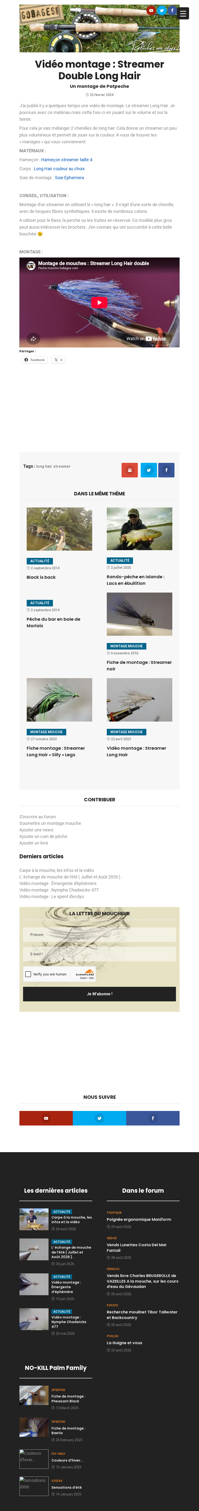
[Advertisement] (99, 405)
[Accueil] (99, 28)
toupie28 (114, 1212)
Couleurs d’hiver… (67, 1460)
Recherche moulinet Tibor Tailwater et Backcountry (142, 1314)
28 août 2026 (121, 1258)
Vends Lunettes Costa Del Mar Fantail (137, 1247)
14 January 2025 (69, 1494)
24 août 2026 (66, 1229)
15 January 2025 (69, 1467)
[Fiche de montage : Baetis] (34, 1426)
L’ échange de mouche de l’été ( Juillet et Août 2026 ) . (70, 876)
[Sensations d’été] (34, 1485)
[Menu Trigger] (183, 13)
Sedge (112, 1238)
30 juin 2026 (65, 1264)
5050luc (113, 1269)
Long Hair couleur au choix (59, 168)
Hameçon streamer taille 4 (66, 159)
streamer (62, 466)
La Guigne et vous (124, 1343)
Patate (112, 1305)
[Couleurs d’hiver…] (34, 1458)
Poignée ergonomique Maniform (139, 1219)
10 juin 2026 (65, 1299)
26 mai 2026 (65, 1333)
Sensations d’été (66, 1487)
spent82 (58, 1390)
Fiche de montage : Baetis (68, 1431)
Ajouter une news (36, 829)
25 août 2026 (121, 1350)
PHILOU (112, 1336)
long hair (44, 466)
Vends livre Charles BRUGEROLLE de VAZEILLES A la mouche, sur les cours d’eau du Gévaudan (142, 1281)
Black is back (41, 577)
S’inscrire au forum (37, 816)
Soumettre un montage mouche (50, 823)
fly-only (58, 1453)
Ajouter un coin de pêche (43, 836)
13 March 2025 (67, 1408)
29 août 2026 (121, 1227)
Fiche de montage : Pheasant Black (68, 1399)
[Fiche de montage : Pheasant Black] (34, 1394)
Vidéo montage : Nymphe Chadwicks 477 (59, 889)
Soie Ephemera (69, 177)
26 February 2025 (69, 1440)
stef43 (56, 1481)
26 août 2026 (121, 1294)
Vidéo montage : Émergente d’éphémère (58, 883)
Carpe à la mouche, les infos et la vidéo (56, 870)
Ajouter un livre (33, 842)
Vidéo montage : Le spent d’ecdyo (51, 896)
